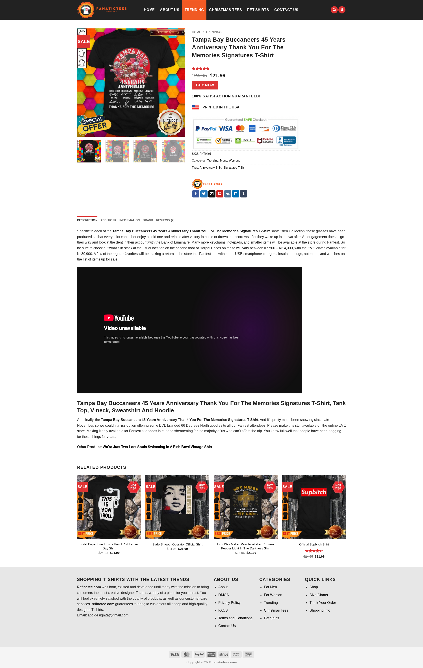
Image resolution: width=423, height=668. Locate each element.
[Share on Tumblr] (243, 194)
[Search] (334, 9)
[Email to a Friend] (211, 194)
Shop (314, 587)
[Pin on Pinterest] (219, 194)
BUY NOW (205, 85)
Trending (194, 10)
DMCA (223, 595)
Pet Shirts (258, 10)
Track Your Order (323, 603)
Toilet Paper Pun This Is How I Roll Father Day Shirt (109, 546)
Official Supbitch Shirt (314, 544)
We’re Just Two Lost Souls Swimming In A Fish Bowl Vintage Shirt (157, 447)
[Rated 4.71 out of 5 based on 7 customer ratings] (246, 68)
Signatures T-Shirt (234, 167)
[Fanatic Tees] (207, 183)
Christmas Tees (225, 10)
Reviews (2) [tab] (165, 220)
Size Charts (319, 595)
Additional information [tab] (120, 220)
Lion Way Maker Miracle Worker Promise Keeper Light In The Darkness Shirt (245, 546)
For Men (270, 587)
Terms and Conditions (235, 618)
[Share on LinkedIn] (235, 194)
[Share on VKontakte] (227, 194)
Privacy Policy (229, 603)
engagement (317, 237)
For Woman (273, 595)
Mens (223, 160)
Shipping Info (320, 610)
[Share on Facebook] (195, 194)
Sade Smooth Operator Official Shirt (177, 544)
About (223, 587)
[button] (341, 9)
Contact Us (286, 10)
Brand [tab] (148, 220)
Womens (234, 160)
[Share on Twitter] (204, 194)
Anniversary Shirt (211, 167)
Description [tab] (87, 220)
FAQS (223, 610)
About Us (169, 10)
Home (149, 10)
